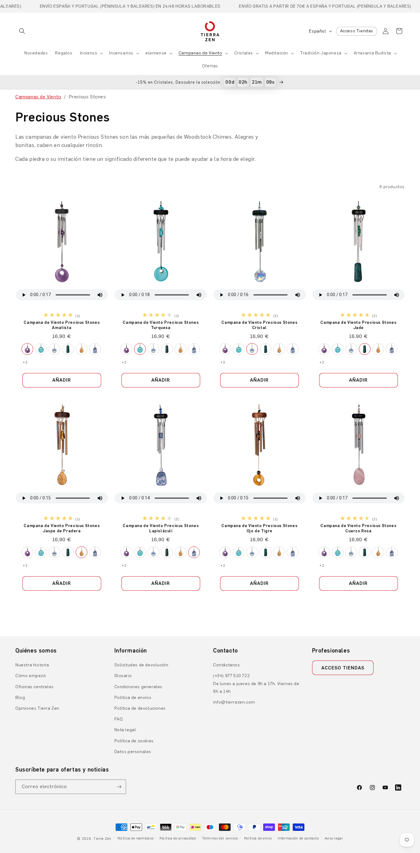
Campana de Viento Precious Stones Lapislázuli (161, 528)
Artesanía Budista (372, 53)
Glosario (123, 675)
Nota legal (125, 729)
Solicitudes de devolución (141, 665)
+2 (25, 362)
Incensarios (121, 53)
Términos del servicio (220, 838)
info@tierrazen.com (234, 702)
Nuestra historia (32, 665)
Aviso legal (334, 838)
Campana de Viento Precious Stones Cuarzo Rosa (358, 528)
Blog (20, 697)
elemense (156, 53)
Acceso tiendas (342, 668)
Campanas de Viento (200, 53)
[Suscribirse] (119, 787)
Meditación (276, 53)
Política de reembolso (135, 838)
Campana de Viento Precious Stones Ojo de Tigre (259, 528)
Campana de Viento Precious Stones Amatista (62, 325)
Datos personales (133, 751)
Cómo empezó (30, 675)
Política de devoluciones (140, 708)
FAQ (118, 719)
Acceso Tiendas (356, 31)
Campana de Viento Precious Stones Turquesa (161, 325)
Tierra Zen (102, 839)
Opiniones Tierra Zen (37, 708)
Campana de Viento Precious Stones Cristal (259, 325)
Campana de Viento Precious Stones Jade (358, 325)
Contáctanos (226, 665)
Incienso (88, 53)
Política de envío (258, 838)
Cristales (243, 53)
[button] (22, 31)
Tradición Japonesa (321, 53)
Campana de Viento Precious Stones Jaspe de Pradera (62, 528)
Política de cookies (134, 741)
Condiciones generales (138, 686)
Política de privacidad (178, 838)
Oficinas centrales (34, 686)
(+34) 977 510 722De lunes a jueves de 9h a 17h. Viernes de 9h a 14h (256, 683)
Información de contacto (298, 838)
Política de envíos (133, 697)
